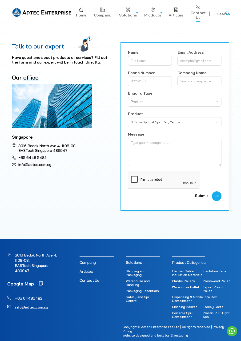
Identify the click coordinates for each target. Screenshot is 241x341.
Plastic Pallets (183, 281)
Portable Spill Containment (182, 315)
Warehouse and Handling (138, 283)
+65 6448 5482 (32, 157)
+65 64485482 (28, 298)
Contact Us (89, 280)
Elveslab (178, 335)
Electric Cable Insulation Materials (187, 273)
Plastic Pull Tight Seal (216, 315)
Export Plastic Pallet (214, 289)
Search (223, 14)
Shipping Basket (184, 307)
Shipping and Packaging (135, 273)
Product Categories (189, 262)
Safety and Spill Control (138, 299)
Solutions (134, 262)
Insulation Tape (214, 271)
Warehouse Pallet (185, 287)
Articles (86, 271)
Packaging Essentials (142, 291)
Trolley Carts (213, 307)
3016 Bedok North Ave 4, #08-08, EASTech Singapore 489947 (47, 148)
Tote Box (210, 297)
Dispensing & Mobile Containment (187, 299)
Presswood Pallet (216, 281)
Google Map (21, 283)
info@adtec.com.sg (34, 164)
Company (88, 262)
